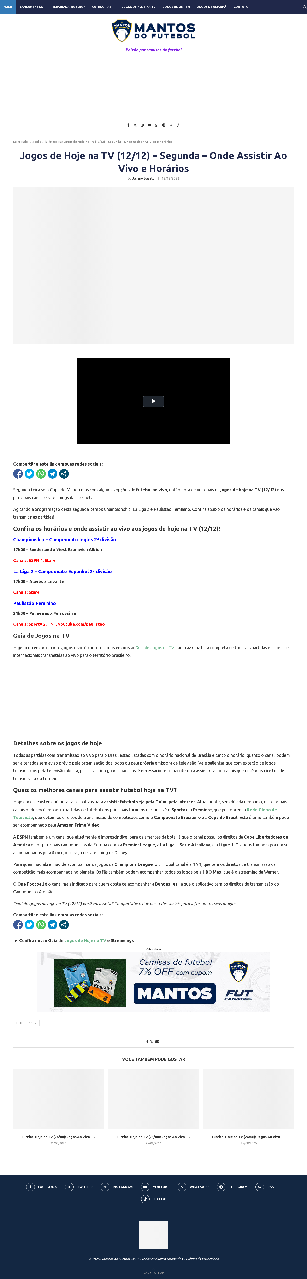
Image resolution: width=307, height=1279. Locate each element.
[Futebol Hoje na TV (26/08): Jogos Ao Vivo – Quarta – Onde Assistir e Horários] (58, 1099)
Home (8, 6)
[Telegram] (163, 125)
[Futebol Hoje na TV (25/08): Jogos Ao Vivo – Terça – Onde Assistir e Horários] (153, 1099)
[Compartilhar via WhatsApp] (41, 474)
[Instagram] (142, 125)
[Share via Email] (157, 1042)
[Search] (304, 7)
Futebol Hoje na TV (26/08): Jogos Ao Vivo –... (58, 1137)
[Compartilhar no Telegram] (52, 474)
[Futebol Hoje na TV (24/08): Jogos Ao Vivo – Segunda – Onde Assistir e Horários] (248, 1099)
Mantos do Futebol (26, 141)
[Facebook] (128, 125)
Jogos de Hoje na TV (139, 6)
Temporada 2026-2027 (67, 6)
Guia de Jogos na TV (154, 647)
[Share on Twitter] (152, 1042)
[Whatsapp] (156, 125)
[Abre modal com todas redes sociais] (64, 474)
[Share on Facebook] (147, 1042)
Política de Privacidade (202, 1259)
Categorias (101, 6)
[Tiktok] (178, 125)
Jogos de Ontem (176, 6)
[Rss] (171, 125)
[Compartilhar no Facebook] (18, 474)
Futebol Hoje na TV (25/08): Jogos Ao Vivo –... (153, 1137)
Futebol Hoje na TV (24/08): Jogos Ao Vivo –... (248, 1137)
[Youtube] (149, 125)
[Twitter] (135, 125)
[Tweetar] (29, 474)
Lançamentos (31, 6)
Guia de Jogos (51, 141)
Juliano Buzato (143, 178)
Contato (241, 6)
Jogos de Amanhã (211, 6)
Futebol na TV (26, 1023)
